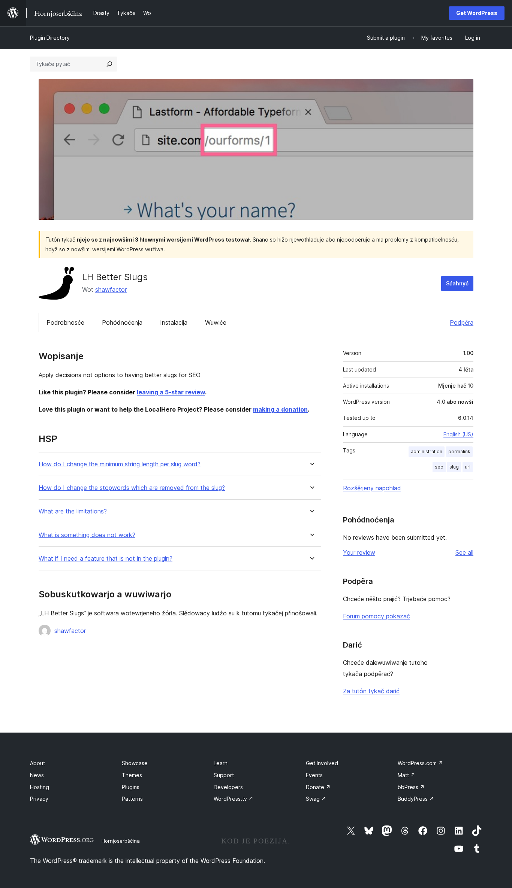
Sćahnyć (457, 283)
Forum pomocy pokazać (376, 616)
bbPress (411, 787)
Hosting (39, 787)
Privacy (39, 798)
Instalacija (173, 322)
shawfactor (111, 289)
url (467, 467)
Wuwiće (215, 322)
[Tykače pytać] (109, 64)
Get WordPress (476, 13)
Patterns (132, 798)
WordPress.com (420, 763)
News (37, 775)
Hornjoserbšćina (121, 841)
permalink (459, 451)
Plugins (130, 787)
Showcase (135, 763)
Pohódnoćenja (122, 322)
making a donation (280, 409)
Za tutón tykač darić (371, 691)
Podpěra (461, 322)
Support (224, 775)
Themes (132, 775)
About (37, 763)
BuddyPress (416, 798)
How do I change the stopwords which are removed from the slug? (132, 487)
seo (439, 467)
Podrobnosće (65, 322)
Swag (316, 798)
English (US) (458, 434)
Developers (228, 787)
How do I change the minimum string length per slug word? (120, 464)
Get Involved (322, 763)
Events (314, 775)
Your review (359, 552)
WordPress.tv (233, 798)
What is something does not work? (87, 535)
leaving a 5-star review (171, 392)
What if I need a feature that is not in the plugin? (105, 558)
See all (464, 552)
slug (454, 467)
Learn (221, 763)
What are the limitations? (73, 511)
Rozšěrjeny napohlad (372, 488)
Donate (318, 787)
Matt (406, 775)
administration (426, 451)
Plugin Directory (50, 37)
